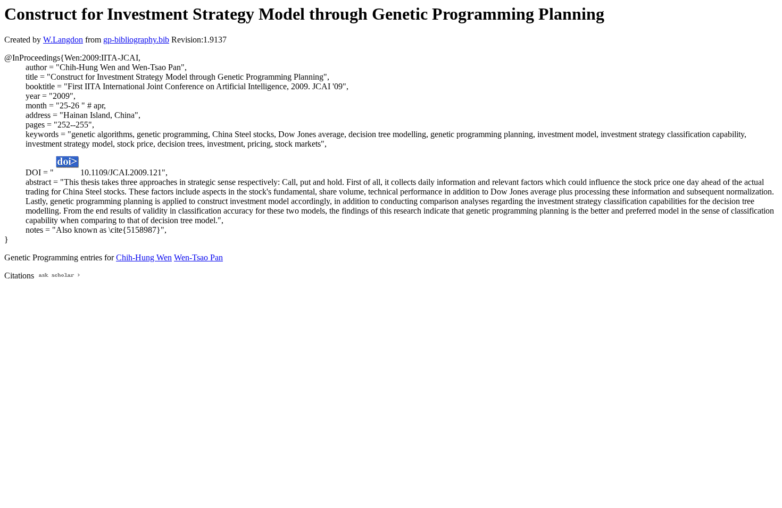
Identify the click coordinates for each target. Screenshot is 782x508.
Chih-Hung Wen (144, 257)
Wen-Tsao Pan (198, 257)
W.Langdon (63, 39)
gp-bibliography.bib (136, 39)
